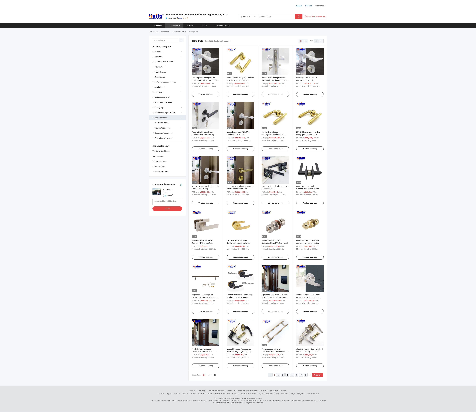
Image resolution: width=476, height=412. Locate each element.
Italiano (234, 394)
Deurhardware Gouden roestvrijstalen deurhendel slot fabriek (273, 134)
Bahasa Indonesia (313, 394)
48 (215, 375)
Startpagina (157, 25)
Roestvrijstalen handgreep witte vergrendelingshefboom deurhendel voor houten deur (275, 80)
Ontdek (204, 25)
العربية (261, 394)
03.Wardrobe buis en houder (163, 62)
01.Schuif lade (157, 51)
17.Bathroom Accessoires (162, 133)
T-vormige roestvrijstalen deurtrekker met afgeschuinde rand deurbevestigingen (275, 351)
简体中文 (177, 394)
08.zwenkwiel (157, 92)
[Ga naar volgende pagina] (321, 41)
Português (226, 394)
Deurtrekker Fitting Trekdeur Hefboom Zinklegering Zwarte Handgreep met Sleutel (307, 189)
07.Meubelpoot (158, 87)
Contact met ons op (222, 25)
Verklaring (201, 391)
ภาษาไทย (284, 394)
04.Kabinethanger (159, 72)
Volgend (317, 375)
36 (209, 375)
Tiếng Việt (300, 394)
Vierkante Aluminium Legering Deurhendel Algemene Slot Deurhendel (203, 243)
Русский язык (244, 394)
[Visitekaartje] (181, 184)
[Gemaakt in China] (165, 5)
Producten (176, 25)
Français (201, 394)
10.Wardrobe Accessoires (162, 102)
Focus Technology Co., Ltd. (235, 398)
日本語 (193, 394)
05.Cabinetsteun (158, 77)
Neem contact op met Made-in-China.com (252, 391)
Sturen (167, 208)
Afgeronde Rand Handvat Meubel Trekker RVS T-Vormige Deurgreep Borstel (274, 297)
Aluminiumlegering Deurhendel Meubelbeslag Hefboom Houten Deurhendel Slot (308, 297)
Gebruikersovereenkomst (216, 391)
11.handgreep (157, 107)
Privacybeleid (231, 391)
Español (209, 394)
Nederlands (269, 394)
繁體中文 (186, 394)
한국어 (254, 394)
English (168, 394)
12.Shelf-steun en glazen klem (163, 112)
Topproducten (273, 391)
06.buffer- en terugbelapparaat (164, 82)
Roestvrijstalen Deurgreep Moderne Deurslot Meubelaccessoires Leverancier (240, 80)
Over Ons (190, 25)
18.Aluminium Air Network (162, 138)
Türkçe (292, 394)
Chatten (169, 196)
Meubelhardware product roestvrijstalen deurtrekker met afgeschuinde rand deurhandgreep (205, 351)
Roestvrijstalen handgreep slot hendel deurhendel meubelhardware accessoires (205, 80)
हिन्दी (277, 394)
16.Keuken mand (158, 67)
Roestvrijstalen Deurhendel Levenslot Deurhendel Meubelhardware (306, 80)
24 (204, 375)
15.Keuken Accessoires (161, 128)
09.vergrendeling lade (160, 97)
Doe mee (308, 6)
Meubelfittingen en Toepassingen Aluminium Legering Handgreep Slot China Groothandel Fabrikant (239, 351)
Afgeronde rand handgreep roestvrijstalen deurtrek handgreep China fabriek (205, 297)
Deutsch (217, 394)
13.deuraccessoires (159, 117)
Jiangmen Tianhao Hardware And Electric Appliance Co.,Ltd (195, 14)
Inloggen (299, 6)
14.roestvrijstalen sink (160, 123)
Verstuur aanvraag (205, 94)
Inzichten (284, 391)
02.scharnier (157, 56)
